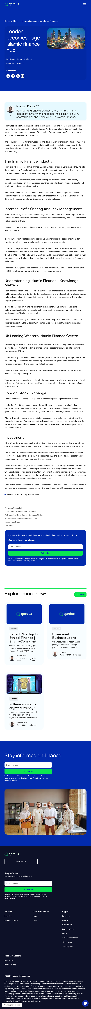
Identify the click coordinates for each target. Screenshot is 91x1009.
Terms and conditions (70, 938)
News (35, 916)
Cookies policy (67, 947)
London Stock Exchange (13, 522)
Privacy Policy (32, 778)
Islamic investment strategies (18, 239)
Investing (8, 916)
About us (65, 920)
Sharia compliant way (15, 221)
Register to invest (68, 929)
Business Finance (11, 920)
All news (80, 594)
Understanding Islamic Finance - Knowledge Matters (24, 515)
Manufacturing (10, 965)
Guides (35, 920)
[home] (12, 4)
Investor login (67, 925)
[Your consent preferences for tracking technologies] (12, 1005)
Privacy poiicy (67, 942)
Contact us (66, 916)
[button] (84, 4)
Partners (65, 933)
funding (62, 170)
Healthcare (9, 960)
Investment (9, 525)
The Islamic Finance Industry (15, 508)
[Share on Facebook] (8, 76)
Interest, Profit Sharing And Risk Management (22, 511)
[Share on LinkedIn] (13, 76)
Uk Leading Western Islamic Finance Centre (21, 518)
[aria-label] (18, 76)
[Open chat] (85, 1003)
